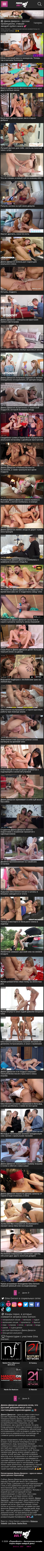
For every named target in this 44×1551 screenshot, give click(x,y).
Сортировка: (38, 23)
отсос (21, 1325)
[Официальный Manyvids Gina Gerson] (8, 1304)
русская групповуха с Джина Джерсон (19, 1330)
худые (36, 1320)
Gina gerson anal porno (12, 1333)
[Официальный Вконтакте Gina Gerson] (31, 1304)
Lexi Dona (12, 1523)
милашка (27, 1320)
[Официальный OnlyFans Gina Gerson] (2, 1304)
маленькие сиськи (10, 1322)
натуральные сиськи (11, 1320)
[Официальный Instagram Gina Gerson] (14, 1304)
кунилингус (26, 1322)
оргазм (29, 1325)
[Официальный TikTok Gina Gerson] (2, 1309)
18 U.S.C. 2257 (18, 1546)
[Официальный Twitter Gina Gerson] (25, 1304)
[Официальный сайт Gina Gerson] (8, 1309)
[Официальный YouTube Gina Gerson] (19, 1304)
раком (5, 1328)
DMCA (29, 1546)
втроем (12, 1325)
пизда (37, 1325)
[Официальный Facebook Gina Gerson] (37, 1304)
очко (4, 1325)
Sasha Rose (22, 1523)
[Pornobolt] (22, 4)
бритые (37, 1322)
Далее (24, 1293)
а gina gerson (16, 1328)
